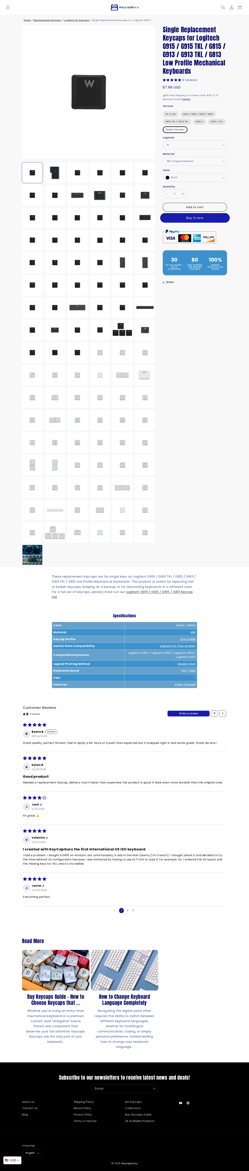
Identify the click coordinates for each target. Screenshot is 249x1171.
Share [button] (170, 282)
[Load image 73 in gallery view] (145, 195)
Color (166, 170)
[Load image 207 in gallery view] (32, 487)
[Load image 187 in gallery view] (122, 397)
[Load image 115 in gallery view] (77, 352)
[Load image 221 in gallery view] (32, 532)
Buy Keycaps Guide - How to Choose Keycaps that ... (55, 1000)
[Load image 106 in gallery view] (32, 330)
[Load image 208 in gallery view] (55, 487)
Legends (168, 137)
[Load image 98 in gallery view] (145, 285)
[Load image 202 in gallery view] (55, 465)
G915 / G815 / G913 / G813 (198, 114)
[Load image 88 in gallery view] (55, 262)
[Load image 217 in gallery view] (100, 510)
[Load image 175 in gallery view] (145, 352)
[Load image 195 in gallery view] (32, 442)
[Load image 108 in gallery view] (77, 330)
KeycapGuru (129, 1163)
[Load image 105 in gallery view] (145, 307)
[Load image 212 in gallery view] (122, 487)
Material (168, 154)
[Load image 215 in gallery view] (55, 510)
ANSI (192, 671)
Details (186, 99)
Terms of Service (85, 1121)
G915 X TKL (217, 121)
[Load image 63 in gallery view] (77, 172)
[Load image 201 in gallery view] (32, 465)
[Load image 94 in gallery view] (55, 285)
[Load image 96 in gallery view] (100, 285)
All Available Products (140, 1121)
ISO (183, 671)
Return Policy (82, 1108)
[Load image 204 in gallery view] (100, 465)
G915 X (199, 121)
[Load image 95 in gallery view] (77, 285)
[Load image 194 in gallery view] (145, 420)
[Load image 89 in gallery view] (77, 262)
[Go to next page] (134, 910)
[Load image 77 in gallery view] (100, 217)
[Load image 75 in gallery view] (55, 217)
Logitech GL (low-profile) (178, 646)
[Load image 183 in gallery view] (32, 397)
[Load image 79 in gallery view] (145, 217)
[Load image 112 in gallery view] (145, 330)
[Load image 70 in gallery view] (77, 195)
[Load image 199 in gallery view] (122, 442)
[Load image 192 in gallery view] (100, 420)
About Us (28, 1102)
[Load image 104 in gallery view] (122, 307)
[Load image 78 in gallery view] (122, 217)
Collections (133, 1108)
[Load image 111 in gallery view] (122, 330)
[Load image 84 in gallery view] (122, 240)
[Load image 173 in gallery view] (100, 352)
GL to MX (170, 114)
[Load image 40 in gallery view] (55, 172)
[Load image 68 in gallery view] (55, 195)
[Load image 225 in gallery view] (122, 532)
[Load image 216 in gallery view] (77, 510)
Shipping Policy (84, 1102)
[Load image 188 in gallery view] (145, 397)
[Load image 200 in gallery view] (145, 442)
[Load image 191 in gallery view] (77, 420)
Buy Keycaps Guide (138, 1114)
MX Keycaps (133, 1102)
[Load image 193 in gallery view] (122, 420)
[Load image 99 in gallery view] (32, 307)
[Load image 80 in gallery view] (32, 240)
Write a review (188, 713)
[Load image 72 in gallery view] (122, 195)
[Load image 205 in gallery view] (122, 465)
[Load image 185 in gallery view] (77, 397)
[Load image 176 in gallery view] (32, 375)
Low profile (188, 639)
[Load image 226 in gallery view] (145, 532)
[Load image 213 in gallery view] (145, 487)
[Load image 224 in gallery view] (100, 532)
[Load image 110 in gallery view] (100, 330)
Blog (25, 1114)
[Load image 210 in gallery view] (100, 487)
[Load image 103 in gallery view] (100, 307)
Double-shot (187, 664)
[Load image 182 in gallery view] (145, 375)
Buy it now (195, 218)
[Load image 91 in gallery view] (122, 262)
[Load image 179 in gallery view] (100, 375)
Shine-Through (185, 684)
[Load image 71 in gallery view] (100, 195)
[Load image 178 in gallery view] (77, 375)
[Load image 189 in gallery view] (32, 420)
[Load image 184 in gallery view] (55, 397)
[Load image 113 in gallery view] (32, 352)
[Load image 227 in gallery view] (32, 555)
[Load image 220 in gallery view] (145, 510)
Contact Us (30, 1108)
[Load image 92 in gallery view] (145, 262)
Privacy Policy (83, 1114)
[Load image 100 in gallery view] (55, 307)
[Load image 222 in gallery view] (55, 532)
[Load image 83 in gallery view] (100, 240)
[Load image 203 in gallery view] (77, 465)
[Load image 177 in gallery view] (55, 375)
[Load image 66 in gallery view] (145, 172)
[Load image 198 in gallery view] (100, 442)
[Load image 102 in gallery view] (77, 307)
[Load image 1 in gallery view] (32, 172)
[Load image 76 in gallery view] (77, 217)
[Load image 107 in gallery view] (55, 330)
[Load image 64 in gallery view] (100, 172)
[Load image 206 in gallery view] (145, 465)
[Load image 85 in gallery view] (145, 240)
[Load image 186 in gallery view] (100, 397)
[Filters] (214, 713)
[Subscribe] (154, 1088)
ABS (193, 632)
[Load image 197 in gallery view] (77, 442)
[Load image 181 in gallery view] (122, 375)
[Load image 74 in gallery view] (32, 217)
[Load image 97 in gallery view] (122, 285)
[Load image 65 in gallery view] (122, 172)
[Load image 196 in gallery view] (55, 442)
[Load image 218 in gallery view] (122, 510)
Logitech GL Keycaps (76, 20)
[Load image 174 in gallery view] (122, 352)
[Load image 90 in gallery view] (100, 262)
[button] (8, 7)
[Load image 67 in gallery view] (32, 195)
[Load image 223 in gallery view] (77, 532)
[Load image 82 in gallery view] (77, 240)
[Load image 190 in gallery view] (55, 420)
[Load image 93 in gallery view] (32, 285)
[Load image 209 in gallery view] (77, 487)
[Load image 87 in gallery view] (32, 262)
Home (27, 20)
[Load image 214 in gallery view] (32, 510)
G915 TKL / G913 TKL (177, 121)
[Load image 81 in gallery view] (55, 240)
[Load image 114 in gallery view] (55, 352)
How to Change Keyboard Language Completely (124, 1000)
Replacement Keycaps (47, 20)
